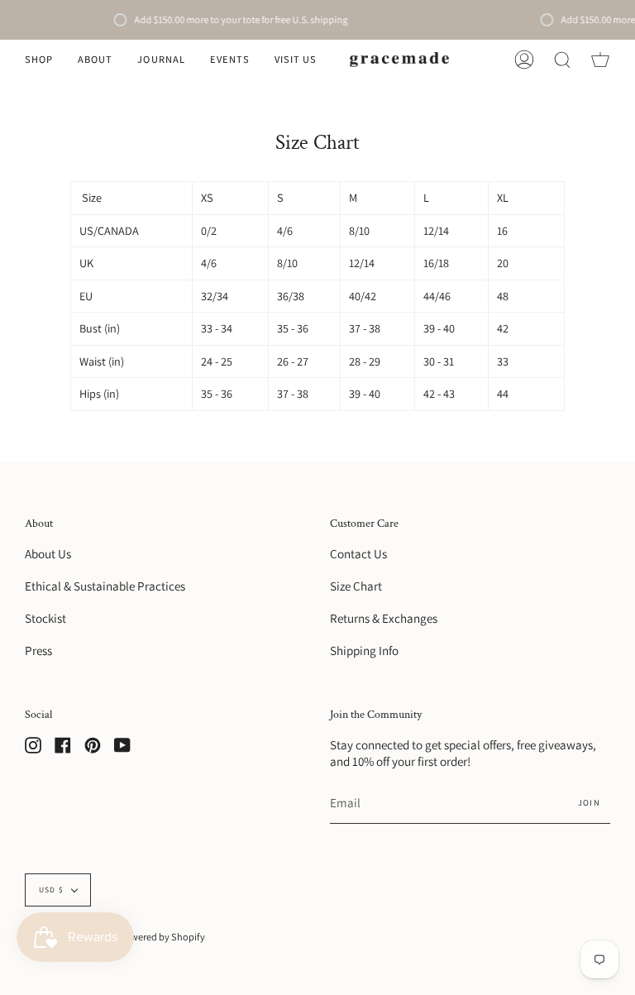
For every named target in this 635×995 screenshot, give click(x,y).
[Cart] (600, 59)
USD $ (51, 889)
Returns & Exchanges (383, 618)
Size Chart (356, 585)
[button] (38, 59)
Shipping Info (364, 650)
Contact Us (358, 553)
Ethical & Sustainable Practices (105, 585)
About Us (48, 553)
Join (589, 802)
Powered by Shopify (162, 937)
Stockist (45, 618)
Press (38, 650)
